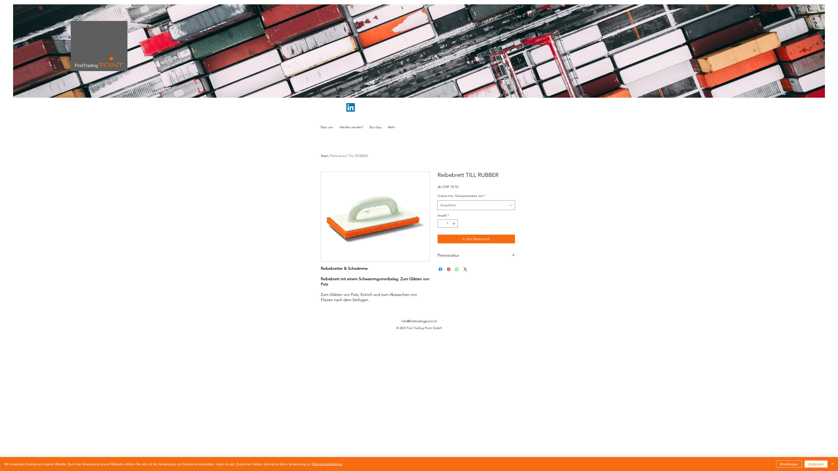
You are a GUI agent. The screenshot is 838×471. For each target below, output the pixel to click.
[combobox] (476, 205)
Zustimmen (816, 464)
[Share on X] (465, 269)
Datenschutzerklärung (327, 464)
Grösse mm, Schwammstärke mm (462, 196)
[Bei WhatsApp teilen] (457, 269)
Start (324, 156)
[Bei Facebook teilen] (440, 269)
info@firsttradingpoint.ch (419, 321)
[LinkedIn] (350, 107)
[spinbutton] (448, 223)
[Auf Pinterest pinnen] (448, 269)
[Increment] (454, 223)
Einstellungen (789, 464)
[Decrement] (441, 223)
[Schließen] (832, 464)
